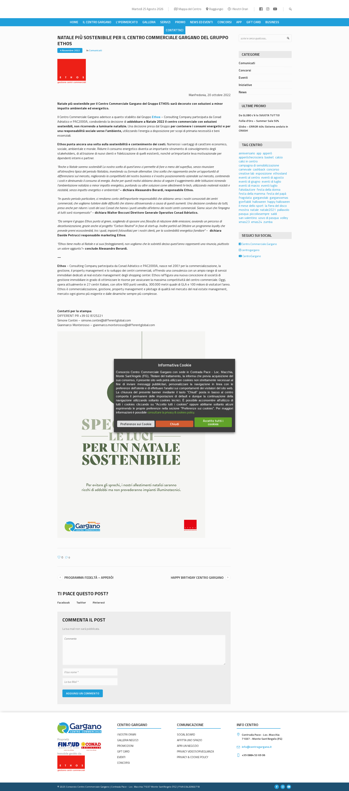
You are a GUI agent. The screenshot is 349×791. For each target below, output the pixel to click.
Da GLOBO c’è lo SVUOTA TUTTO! (259, 115)
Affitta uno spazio (189, 740)
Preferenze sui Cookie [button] (135, 424)
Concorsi (245, 70)
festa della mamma (252, 193)
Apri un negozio (188, 746)
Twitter (81, 602)
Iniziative (245, 84)
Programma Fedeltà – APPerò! (89, 577)
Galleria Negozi (127, 740)
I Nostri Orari (240, 9)
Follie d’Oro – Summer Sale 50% (259, 121)
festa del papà (276, 193)
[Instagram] (283, 787)
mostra (244, 209)
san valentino (248, 217)
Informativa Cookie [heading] (174, 365)
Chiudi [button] (174, 424)
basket (269, 157)
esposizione (264, 173)
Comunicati (95, 50)
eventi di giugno (249, 181)
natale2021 (268, 209)
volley (284, 217)
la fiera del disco (276, 205)
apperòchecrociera (251, 157)
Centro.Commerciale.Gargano (259, 244)
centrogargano (250, 250)
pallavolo (283, 209)
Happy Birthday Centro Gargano (197, 577)
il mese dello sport (251, 205)
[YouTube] (289, 787)
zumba (267, 221)
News (243, 92)
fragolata (245, 197)
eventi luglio (269, 185)
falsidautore (247, 189)
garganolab (260, 197)
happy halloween (278, 201)
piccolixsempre (259, 213)
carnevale (245, 169)
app (258, 153)
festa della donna (268, 189)
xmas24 (256, 221)
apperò (267, 153)
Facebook (63, 602)
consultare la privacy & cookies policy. (171, 412)
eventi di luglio (271, 181)
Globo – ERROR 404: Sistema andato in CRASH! (263, 128)
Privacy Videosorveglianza (195, 751)
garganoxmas (279, 197)
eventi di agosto (272, 177)
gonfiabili (245, 201)
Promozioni (125, 746)
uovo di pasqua (268, 217)
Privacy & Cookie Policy (192, 757)
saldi (274, 213)
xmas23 (244, 221)
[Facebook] (276, 787)
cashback (259, 169)
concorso (273, 169)
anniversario (247, 153)
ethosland (280, 173)
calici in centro (248, 161)
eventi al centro (249, 177)
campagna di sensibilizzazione (259, 165)
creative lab (246, 173)
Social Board (186, 734)
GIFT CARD (123, 751)
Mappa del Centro (190, 9)
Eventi (243, 77)
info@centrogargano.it (257, 747)
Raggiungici (216, 9)
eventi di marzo (249, 185)
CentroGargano (251, 256)
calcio (279, 157)
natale (254, 209)
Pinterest (99, 602)
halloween (259, 201)
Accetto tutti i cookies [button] (213, 422)
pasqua (243, 213)
